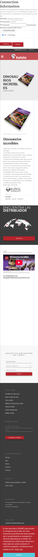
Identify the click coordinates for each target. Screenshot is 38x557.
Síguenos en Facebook (11, 506)
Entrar (24, 49)
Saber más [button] (19, 549)
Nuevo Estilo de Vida (11, 397)
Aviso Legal (9, 485)
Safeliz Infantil (8, 91)
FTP (5, 35)
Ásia (6, 460)
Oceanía (7, 470)
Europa (7, 457)
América (8, 467)
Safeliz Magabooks (11, 410)
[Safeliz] (19, 57)
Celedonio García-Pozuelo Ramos (16, 134)
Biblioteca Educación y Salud (14, 403)
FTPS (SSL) (11, 35)
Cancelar (6, 43)
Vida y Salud (9, 400)
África (7, 464)
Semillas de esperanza (12, 394)
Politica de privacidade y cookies (15, 482)
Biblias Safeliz (9, 413)
